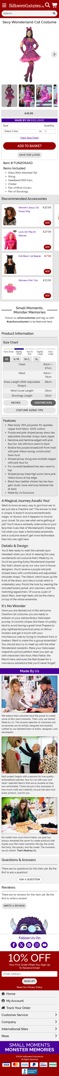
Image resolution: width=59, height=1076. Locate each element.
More (5, 1036)
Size (5, 125)
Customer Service (15, 1015)
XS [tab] (6, 359)
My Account (15, 1001)
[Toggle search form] (47, 5)
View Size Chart (29, 137)
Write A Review (14, 905)
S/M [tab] (16, 359)
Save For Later (29, 154)
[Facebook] (14, 945)
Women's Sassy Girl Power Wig (29, 209)
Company (9, 1022)
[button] (55, 5)
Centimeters (43, 402)
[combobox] (26, 13)
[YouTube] (44, 945)
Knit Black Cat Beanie (30, 256)
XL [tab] (36, 359)
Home (10, 994)
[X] (21, 945)
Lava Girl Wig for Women (27, 234)
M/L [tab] (27, 359)
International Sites (15, 1029)
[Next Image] (54, 54)
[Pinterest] (29, 945)
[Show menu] (4, 5)
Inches (15, 402)
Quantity (49, 125)
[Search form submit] (54, 13)
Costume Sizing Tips (29, 410)
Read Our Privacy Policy (29, 987)
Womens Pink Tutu (28, 280)
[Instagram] (37, 945)
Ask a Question (29, 879)
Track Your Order (18, 1008)
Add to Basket (29, 146)
